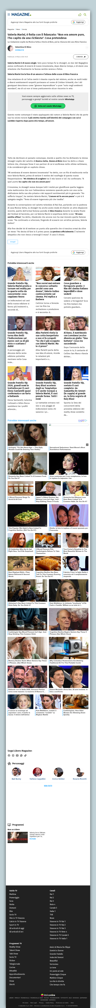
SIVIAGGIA (76, 997)
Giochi (12, 984)
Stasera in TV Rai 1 (57, 921)
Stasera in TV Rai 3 (58, 928)
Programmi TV (15, 943)
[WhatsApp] (21, 755)
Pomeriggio (14, 897)
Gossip (24, 29)
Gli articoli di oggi (16, 928)
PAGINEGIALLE (25, 997)
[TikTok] (25, 755)
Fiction (33, 839)
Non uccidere (14, 829)
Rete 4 (52, 904)
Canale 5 (53, 908)
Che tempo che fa (57, 985)
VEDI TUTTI (48, 786)
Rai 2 (52, 897)
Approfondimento (17, 974)
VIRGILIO (17, 997)
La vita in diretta (57, 981)
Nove (52, 918)
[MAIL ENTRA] (80, 15)
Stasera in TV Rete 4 (58, 932)
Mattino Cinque (56, 978)
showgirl (12, 242)
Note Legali (33, 1002)
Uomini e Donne (56, 950)
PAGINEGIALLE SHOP (36, 997)
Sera (11, 901)
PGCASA (46, 997)
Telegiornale (14, 964)
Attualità (13, 971)
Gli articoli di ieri (16, 932)
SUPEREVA (52, 1000)
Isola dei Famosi (56, 957)
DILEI (70, 997)
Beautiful (53, 961)
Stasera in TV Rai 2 (58, 925)
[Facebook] (9, 755)
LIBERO (11, 997)
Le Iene (53, 967)
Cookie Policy (50, 1002)
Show (11, 981)
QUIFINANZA (83, 997)
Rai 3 (52, 901)
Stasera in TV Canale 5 (59, 935)
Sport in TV (14, 925)
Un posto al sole (56, 971)
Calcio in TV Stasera (17, 921)
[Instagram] (13, 755)
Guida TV (13, 891)
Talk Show (13, 954)
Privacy (41, 1002)
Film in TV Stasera (16, 918)
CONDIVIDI (79, 57)
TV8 (51, 915)
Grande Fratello (56, 954)
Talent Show (14, 950)
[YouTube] (17, 755)
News (18, 29)
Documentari (15, 977)
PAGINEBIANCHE (55, 997)
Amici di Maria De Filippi (60, 947)
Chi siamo (25, 1002)
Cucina (12, 967)
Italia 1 (52, 911)
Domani (12, 908)
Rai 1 (52, 894)
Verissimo (54, 964)
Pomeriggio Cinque (58, 974)
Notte (11, 904)
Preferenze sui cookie (62, 1002)
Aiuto (72, 1002)
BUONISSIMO (44, 1000)
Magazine (11, 29)
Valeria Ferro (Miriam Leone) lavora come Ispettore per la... (37, 834)
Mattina (12, 894)
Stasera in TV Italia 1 (58, 938)
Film (11, 911)
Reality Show (14, 947)
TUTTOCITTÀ (64, 997)
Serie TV (12, 915)
